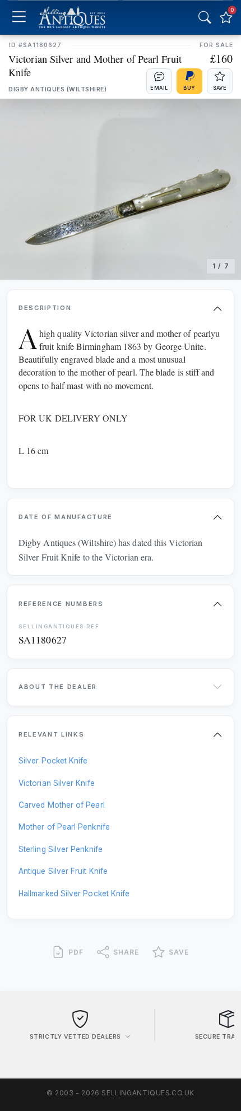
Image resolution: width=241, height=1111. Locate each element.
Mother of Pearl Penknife (64, 826)
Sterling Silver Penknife (60, 849)
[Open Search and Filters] (204, 17)
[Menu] (19, 18)
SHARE (126, 952)
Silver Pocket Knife (52, 760)
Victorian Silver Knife (56, 783)
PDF (76, 952)
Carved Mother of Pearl (61, 804)
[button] (159, 81)
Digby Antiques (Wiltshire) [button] (57, 89)
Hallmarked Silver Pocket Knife (73, 893)
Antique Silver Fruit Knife (63, 871)
